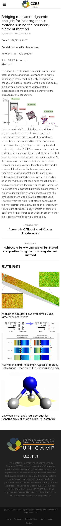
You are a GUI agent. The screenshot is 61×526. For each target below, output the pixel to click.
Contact (29, 523)
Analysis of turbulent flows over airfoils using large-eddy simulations (27, 315)
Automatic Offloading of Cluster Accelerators (31, 231)
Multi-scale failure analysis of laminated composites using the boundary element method (30, 251)
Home (8, 519)
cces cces (8, 33)
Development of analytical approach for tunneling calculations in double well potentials (29, 417)
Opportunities (31, 519)
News (42, 519)
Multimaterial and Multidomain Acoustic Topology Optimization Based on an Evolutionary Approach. (30, 366)
